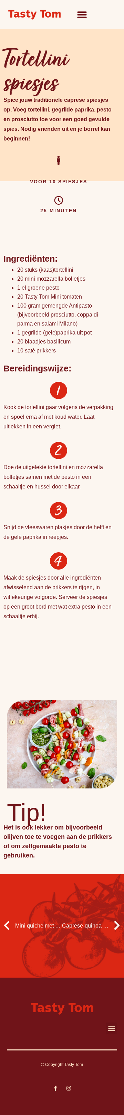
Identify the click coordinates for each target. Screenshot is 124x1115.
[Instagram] (68, 1088)
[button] (82, 14)
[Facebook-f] (55, 1088)
